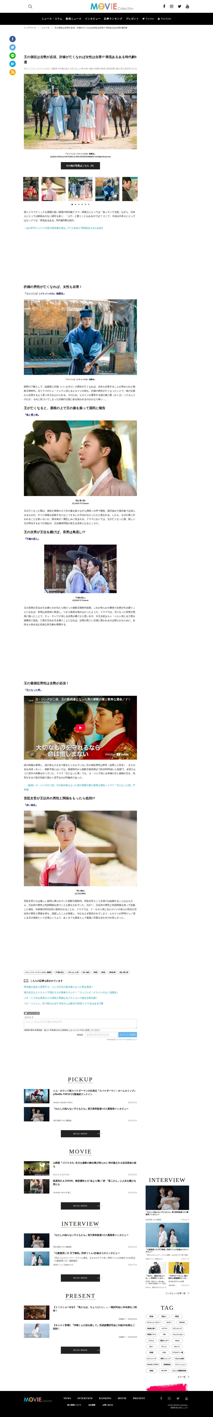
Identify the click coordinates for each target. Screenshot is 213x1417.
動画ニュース (74, 18)
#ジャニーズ (151, 1358)
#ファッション (180, 1364)
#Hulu (177, 1340)
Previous (26, 188)
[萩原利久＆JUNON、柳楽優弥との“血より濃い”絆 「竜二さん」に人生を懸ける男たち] (36, 1186)
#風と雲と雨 (121, 68)
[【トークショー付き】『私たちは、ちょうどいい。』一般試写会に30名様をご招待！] (36, 1312)
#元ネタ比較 (179, 1358)
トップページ (30, 28)
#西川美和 (57, 1120)
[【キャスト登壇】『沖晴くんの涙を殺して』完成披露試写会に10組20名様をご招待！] (36, 1331)
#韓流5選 (110, 68)
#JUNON (56, 1193)
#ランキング (177, 1328)
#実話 (151, 1370)
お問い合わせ (108, 1405)
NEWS (67, 1398)
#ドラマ (164, 1328)
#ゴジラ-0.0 (64, 1175)
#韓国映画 (167, 1364)
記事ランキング (113, 18)
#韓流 (102, 68)
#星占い (164, 1316)
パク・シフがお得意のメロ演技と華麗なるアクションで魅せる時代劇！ (61, 998)
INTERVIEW (85, 1398)
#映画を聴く (151, 1328)
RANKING (105, 1398)
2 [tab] (75, 204)
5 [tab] (85, 204)
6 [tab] (88, 204)
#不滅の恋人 (64, 68)
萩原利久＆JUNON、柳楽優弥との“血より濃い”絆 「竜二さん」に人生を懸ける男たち (94, 1183)
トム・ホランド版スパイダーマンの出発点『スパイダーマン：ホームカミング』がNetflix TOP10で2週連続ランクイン (94, 1092)
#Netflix (56, 1102)
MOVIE (122, 1398)
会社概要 (91, 1405)
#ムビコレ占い (178, 1334)
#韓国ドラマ (151, 1334)
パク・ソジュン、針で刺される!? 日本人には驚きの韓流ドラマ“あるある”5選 (63, 1003)
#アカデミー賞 (178, 1352)
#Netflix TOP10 (66, 1102)
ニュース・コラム (52, 18)
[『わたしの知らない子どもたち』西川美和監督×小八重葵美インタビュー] (36, 1114)
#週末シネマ (164, 1340)
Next (134, 188)
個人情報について (74, 1405)
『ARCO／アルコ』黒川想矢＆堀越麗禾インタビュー (178, 1277)
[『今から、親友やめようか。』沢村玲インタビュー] (156, 1268)
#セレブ (177, 1346)
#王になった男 (77, 68)
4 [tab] (82, 204)
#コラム (151, 1340)
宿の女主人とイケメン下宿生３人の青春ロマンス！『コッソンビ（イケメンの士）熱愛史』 (71, 992)
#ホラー (169, 1322)
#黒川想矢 (172, 1285)
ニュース (45, 28)
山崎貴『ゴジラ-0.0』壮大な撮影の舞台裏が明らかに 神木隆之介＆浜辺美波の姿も (94, 1165)
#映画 (151, 1316)
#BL (164, 1334)
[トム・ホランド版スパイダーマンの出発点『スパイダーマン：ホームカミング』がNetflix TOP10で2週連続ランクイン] (36, 1096)
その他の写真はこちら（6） (80, 165)
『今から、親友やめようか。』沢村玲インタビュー (155, 1277)
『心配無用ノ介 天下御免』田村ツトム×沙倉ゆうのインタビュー (86, 1253)
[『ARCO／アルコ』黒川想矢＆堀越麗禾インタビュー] (179, 1268)
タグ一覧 (182, 1377)
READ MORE (80, 1134)
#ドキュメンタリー (154, 1322)
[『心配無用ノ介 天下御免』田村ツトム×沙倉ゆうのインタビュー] (36, 1258)
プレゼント (132, 18)
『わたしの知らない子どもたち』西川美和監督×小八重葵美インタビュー (91, 1108)
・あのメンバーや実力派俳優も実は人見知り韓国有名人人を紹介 (63, 228)
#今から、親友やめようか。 (155, 1287)
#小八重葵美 (66, 1120)
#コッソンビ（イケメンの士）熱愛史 (41, 68)
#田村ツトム (58, 1265)
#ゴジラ (56, 1175)
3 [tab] (78, 204)
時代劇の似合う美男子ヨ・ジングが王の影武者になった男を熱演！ (58, 987)
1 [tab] (72, 204)
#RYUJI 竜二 (66, 1193)
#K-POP (164, 1370)
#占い (151, 1346)
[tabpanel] (80, 189)
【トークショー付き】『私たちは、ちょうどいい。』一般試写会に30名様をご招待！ (95, 1309)
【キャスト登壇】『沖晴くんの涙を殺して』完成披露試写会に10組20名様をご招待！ (94, 1327)
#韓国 (97, 68)
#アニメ (164, 1346)
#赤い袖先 (89, 68)
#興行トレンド (165, 1358)
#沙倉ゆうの (68, 1265)
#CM (164, 1352)
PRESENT (139, 1398)
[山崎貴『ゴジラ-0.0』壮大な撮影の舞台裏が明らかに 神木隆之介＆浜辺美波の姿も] (36, 1168)
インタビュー (93, 18)
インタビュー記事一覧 (175, 1293)
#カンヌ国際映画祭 (179, 1370)
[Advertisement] (80, 41)
